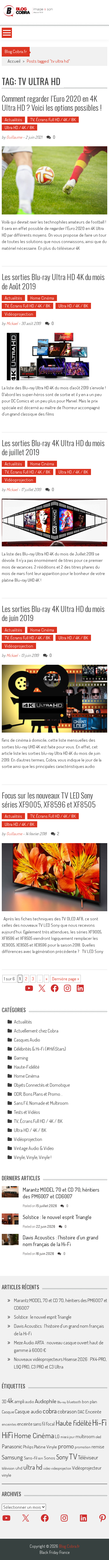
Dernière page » (65, 979)
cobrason (67, 1411)
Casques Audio (27, 1040)
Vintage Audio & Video (34, 1148)
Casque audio (28, 1411)
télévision (8, 1468)
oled (98, 1437)
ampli (19, 1401)
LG (57, 1436)
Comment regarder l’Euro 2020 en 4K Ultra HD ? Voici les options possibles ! (52, 103)
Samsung (12, 1457)
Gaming (21, 1058)
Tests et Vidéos (27, 1112)
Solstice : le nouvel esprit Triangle (57, 1217)
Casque (8, 1411)
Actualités (13, 119)
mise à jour (67, 1437)
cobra (50, 1410)
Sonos (49, 1458)
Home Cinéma (42, 298)
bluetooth (74, 1401)
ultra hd (32, 1467)
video (46, 1468)
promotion (83, 1447)
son (40, 1458)
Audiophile (45, 1401)
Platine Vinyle (45, 1447)
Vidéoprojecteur (86, 1468)
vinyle (6, 1475)
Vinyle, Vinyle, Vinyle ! (32, 1157)
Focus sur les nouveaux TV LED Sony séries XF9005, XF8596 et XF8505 (49, 799)
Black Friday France (54, 1552)
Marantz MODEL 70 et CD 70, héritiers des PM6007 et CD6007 (61, 1193)
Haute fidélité (73, 1422)
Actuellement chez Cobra (36, 1031)
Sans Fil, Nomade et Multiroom (41, 1103)
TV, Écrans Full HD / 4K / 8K (53, 119)
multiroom (85, 1436)
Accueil (14, 61)
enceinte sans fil (31, 1424)
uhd (18, 1468)
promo (66, 1446)
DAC (81, 1412)
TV (73, 1456)
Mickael (12, 323)
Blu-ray (61, 1402)
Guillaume (14, 137)
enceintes (9, 1424)
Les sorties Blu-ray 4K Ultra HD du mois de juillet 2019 (53, 447)
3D (4, 1401)
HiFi (7, 1435)
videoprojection (61, 1468)
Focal (50, 1424)
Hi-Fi (99, 1422)
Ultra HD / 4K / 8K (19, 127)
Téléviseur (88, 1457)
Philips (28, 1446)
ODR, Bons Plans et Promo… (38, 1094)
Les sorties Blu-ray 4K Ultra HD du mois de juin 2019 (53, 613)
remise (98, 1446)
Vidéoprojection (19, 314)
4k (10, 1400)
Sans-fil (30, 1458)
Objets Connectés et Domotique (42, 1085)
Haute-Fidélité (26, 1067)
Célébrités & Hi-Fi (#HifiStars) (40, 1049)
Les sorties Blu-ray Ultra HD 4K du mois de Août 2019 (53, 281)
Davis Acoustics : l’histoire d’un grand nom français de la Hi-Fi (60, 1240)
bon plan (89, 1401)
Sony (62, 1457)
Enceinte (93, 1411)
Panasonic (12, 1446)
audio (29, 1401)
